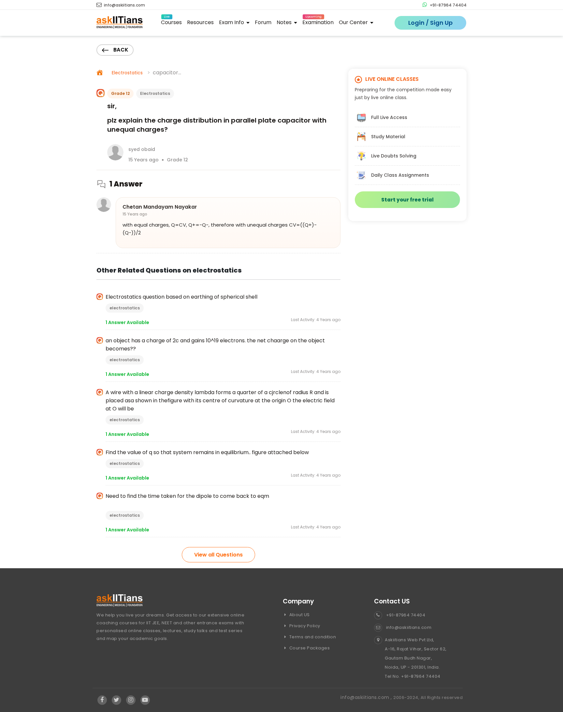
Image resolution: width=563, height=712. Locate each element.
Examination (318, 21)
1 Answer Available (127, 322)
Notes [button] (285, 22)
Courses (171, 21)
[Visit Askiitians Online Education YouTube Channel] (145, 700)
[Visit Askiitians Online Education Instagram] (131, 700)
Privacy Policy (304, 626)
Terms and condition (312, 637)
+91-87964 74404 (448, 5)
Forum (263, 22)
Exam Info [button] (232, 22)
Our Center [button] (354, 22)
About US (299, 615)
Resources (200, 22)
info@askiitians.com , (366, 697)
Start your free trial (407, 199)
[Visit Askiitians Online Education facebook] (102, 700)
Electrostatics (127, 72)
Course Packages (309, 648)
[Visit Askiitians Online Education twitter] (116, 700)
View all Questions (218, 554)
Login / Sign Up (430, 23)
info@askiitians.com (124, 5)
